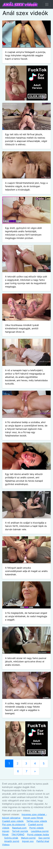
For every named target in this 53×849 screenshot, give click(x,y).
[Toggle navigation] (47, 4)
